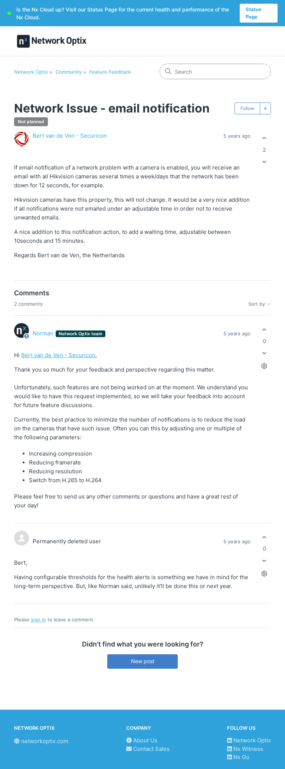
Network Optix (31, 72)
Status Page (253, 13)
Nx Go (240, 756)
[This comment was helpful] (264, 329)
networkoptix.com (44, 741)
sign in (38, 619)
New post (142, 661)
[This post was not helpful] (264, 161)
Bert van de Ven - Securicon (70, 135)
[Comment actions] (264, 366)
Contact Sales (151, 748)
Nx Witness (247, 748)
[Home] (51, 41)
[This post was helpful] (264, 138)
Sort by (257, 304)
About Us (144, 740)
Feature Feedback (110, 72)
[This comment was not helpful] (264, 353)
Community (69, 72)
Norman (44, 333)
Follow (247, 108)
